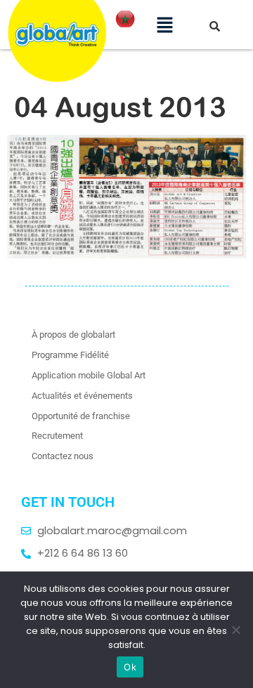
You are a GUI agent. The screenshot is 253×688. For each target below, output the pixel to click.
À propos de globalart (73, 334)
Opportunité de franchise (81, 416)
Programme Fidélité (70, 355)
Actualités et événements (82, 395)
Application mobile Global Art (88, 375)
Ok (130, 667)
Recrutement (57, 435)
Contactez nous (62, 456)
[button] (164, 25)
